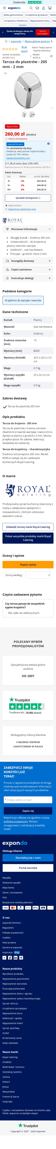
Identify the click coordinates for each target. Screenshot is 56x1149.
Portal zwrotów (28, 868)
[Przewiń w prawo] (53, 32)
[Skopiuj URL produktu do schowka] (51, 56)
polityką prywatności (16, 821)
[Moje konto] (43, 8)
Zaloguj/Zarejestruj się (18, 158)
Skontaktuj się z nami (28, 857)
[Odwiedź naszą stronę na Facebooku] (10, 958)
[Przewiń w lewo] (2, 32)
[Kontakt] (37, 8)
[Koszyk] (50, 8)
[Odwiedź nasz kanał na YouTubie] (4, 958)
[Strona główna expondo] (6, 41)
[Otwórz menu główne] (4, 8)
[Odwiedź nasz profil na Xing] (21, 958)
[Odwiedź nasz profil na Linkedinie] (15, 958)
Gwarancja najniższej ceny (22, 209)
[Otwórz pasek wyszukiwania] (31, 8)
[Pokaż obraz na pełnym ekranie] (51, 108)
